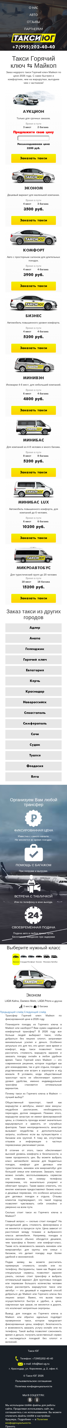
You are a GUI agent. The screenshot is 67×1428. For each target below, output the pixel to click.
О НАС (33, 8)
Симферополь (35, 723)
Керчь (35, 681)
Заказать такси (33, 158)
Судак (35, 744)
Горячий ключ (35, 659)
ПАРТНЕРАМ (33, 29)
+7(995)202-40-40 (33, 47)
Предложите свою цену (33, 132)
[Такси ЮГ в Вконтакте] (30, 1399)
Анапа (34, 638)
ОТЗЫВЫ (33, 22)
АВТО (33, 15)
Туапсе (35, 755)
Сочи (35, 734)
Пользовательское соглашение (33, 1381)
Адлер (34, 627)
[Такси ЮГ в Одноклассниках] (37, 1399)
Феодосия (34, 766)
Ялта (35, 776)
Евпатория (35, 670)
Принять (10, 1426)
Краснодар (35, 691)
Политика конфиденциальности (33, 1386)
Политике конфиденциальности (26, 1420)
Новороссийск (35, 702)
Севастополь (35, 713)
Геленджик (34, 649)
